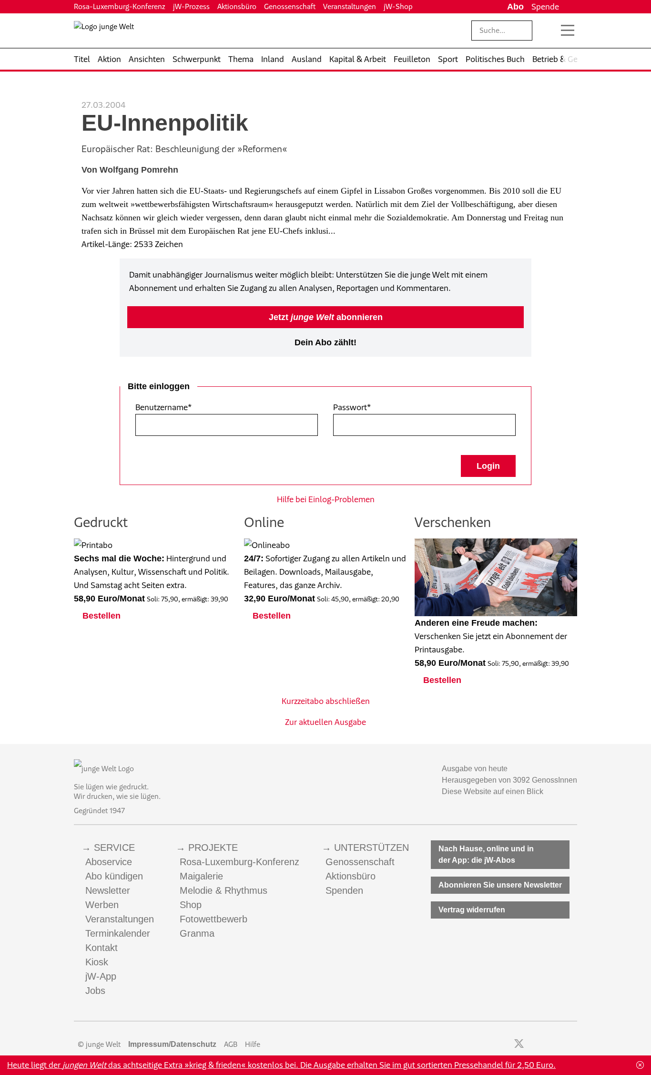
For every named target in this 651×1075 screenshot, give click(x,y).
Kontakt (101, 947)
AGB (230, 1044)
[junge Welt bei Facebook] (504, 1044)
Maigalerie (201, 876)
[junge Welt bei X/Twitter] (519, 1044)
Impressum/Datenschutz (172, 1044)
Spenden (344, 890)
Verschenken (453, 522)
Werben (102, 904)
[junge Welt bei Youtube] (546, 1044)
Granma (197, 933)
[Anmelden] (570, 6)
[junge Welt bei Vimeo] (559, 1044)
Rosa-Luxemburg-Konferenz (119, 6)
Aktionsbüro (236, 6)
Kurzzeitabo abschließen (326, 701)
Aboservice (108, 862)
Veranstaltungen (349, 6)
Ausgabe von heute (475, 769)
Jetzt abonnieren (326, 317)
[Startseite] (104, 32)
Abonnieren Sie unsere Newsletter (500, 885)
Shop (191, 904)
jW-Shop (398, 6)
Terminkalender (117, 933)
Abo (515, 6)
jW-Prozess (191, 6)
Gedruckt (101, 522)
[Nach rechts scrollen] (570, 59)
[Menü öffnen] (567, 30)
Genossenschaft (289, 6)
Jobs (95, 990)
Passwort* (352, 407)
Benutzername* (163, 407)
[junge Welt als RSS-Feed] (572, 1044)
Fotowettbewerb (213, 919)
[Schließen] (640, 1065)
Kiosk (96, 962)
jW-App (100, 976)
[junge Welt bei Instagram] (534, 1044)
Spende (545, 6)
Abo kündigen (114, 876)
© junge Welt (99, 1044)
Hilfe (252, 1044)
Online (264, 522)
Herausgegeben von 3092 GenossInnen (509, 780)
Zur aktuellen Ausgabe (325, 722)
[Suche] (547, 30)
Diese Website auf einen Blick (492, 791)
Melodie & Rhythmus (223, 890)
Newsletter (107, 890)
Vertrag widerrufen (471, 910)
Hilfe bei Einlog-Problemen (326, 499)
